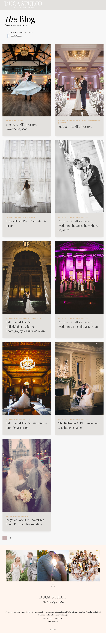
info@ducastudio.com (53, 618)
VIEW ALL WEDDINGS (17, 25)
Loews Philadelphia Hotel (16, 217)
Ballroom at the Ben (14, 318)
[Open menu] (100, 5)
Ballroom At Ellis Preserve (75, 126)
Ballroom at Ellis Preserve (69, 121)
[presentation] (26, 80)
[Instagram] (53, 585)
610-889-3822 (53, 621)
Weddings (63, 123)
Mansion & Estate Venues (90, 121)
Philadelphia (28, 318)
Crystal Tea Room (13, 516)
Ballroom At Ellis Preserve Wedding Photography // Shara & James (78, 225)
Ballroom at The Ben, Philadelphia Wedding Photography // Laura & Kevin (25, 326)
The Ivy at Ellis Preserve (15, 121)
